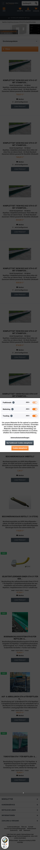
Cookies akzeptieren (20, 448)
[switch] (5, 847)
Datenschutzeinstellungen (20, 437)
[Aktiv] (34, 402)
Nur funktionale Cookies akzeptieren (19, 443)
